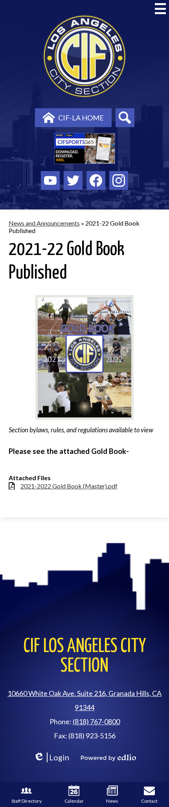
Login (51, 757)
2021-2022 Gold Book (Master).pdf (69, 486)
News (112, 801)
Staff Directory (26, 801)
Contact (149, 801)
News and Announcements (44, 223)
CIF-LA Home (81, 117)
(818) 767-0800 (96, 721)
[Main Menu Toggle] (160, 8)
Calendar (74, 801)
